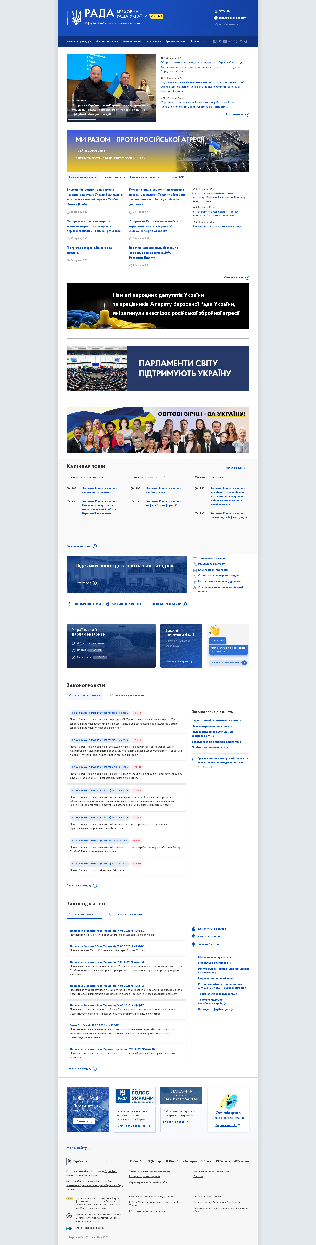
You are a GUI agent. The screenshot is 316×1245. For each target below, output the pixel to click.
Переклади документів (213, 962)
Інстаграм (190, 1161)
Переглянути (83, 582)
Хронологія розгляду (211, 558)
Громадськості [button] (175, 41)
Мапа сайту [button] (76, 1148)
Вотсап (207, 1161)
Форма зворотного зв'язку (93, 1208)
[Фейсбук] (215, 41)
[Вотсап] (235, 41)
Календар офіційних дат (214, 1009)
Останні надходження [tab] (84, 914)
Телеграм (243, 1161)
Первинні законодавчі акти (215, 978)
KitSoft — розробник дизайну (90, 1228)
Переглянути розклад (88, 604)
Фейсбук (138, 1161)
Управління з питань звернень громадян (149, 1171)
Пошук (129, 695)
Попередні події (142, 468)
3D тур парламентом (90, 643)
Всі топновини (235, 114)
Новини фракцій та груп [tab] (146, 177)
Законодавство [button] (132, 41)
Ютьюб (173, 1161)
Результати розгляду (211, 564)
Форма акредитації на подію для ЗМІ (148, 1182)
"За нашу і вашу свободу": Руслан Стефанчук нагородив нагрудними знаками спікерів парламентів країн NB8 (110, 110)
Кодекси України (209, 936)
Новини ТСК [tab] (176, 177)
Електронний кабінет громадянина (211, 1171)
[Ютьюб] (225, 41)
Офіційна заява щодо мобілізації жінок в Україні (218, 226)
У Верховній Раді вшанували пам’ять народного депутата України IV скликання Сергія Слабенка (153, 226)
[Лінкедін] (240, 41)
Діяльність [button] (154, 41)
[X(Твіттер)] (219, 41)
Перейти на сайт (174, 1121)
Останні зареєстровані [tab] (85, 695)
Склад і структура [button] (79, 41)
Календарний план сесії (126, 604)
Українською (227, 24)
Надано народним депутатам (211, 726)
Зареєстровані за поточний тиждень (215, 720)
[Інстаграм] (230, 41)
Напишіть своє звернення (227, 662)
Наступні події (234, 468)
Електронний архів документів (208, 1197)
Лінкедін (224, 1161)
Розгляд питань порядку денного (219, 581)
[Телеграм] (245, 42)
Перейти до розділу (79, 885)
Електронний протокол (213, 570)
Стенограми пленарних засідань (219, 575)
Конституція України (212, 929)
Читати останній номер (131, 1126)
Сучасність (84, 657)
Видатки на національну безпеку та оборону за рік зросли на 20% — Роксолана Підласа (153, 252)
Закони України (209, 944)
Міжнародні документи (213, 957)
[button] (74, 88)
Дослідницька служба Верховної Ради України (216, 1202)
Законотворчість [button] (107, 41)
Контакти (198, 1176)
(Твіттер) (156, 1161)
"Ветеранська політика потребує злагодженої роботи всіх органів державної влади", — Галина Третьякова (94, 226)
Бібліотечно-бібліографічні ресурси (148, 1211)
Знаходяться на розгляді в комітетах (215, 741)
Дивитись (82, 1121)
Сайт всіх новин (234, 277)
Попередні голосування (166, 604)
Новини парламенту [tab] (82, 177)
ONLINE (156, 16)
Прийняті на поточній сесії (209, 747)
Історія (81, 650)
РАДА (100, 14)
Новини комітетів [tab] (113, 177)
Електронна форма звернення (144, 1176)
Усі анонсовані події (79, 546)
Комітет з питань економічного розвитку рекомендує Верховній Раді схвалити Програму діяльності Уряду (218, 197)
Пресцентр (197, 41)
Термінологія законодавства (216, 994)
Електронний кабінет (232, 17)
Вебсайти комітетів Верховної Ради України (151, 1197)
